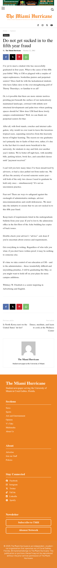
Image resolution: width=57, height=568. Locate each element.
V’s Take (9, 423)
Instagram (13, 484)
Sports (8, 411)
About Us (10, 431)
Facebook (13, 480)
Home (5, 31)
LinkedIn (13, 496)
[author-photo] (28, 355)
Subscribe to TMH (28, 522)
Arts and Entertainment (15, 415)
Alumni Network (28, 530)
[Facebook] (38, 25)
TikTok (12, 492)
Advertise (10, 452)
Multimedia (10, 427)
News (8, 408)
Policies (9, 460)
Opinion (13, 31)
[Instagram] (42, 25)
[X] (47, 25)
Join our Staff (11, 456)
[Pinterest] (19, 57)
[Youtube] (51, 25)
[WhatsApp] (26, 57)
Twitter (12, 488)
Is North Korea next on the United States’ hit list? (15, 326)
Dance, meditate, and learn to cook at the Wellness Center (42, 327)
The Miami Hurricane (13, 50)
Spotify (12, 500)
